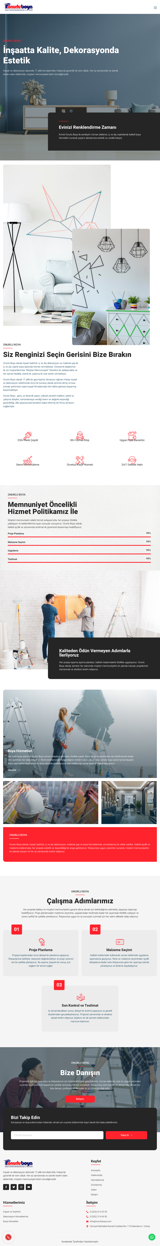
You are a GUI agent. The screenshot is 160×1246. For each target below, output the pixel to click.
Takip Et (124, 1135)
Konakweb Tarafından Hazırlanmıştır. (80, 1241)
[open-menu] (154, 7)
